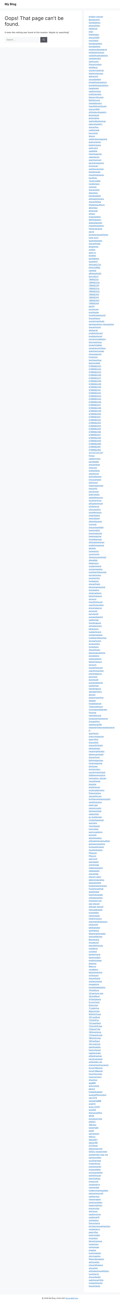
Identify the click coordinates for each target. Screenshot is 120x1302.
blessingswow (95, 1241)
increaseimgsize (96, 847)
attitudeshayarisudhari (99, 841)
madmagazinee (96, 485)
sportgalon (94, 862)
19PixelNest (94, 1041)
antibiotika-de (95, 1062)
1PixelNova (94, 990)
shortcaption (95, 1256)
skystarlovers (95, 575)
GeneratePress (72, 1298)
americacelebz (95, 1202)
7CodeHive (94, 1008)
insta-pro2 (93, 237)
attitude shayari (96, 907)
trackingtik (93, 1128)
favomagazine (95, 533)
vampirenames (96, 898)
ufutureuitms (95, 509)
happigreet (94, 88)
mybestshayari (96, 1283)
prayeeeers (94, 590)
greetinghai (94, 892)
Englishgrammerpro (98, 886)
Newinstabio (95, 957)
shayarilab (93, 874)
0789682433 (95, 366)
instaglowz (94, 581)
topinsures (94, 61)
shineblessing (95, 103)
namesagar (94, 1247)
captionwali (94, 130)
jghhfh (92, 306)
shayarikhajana (96, 1265)
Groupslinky (94, 721)
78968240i (94, 294)
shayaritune (94, 757)
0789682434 (95, 369)
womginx (93, 823)
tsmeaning (94, 551)
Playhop (92, 712)
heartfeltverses (96, 945)
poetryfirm (93, 739)
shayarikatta (94, 978)
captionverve (95, 1214)
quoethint (93, 261)
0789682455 (95, 429)
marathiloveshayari (98, 106)
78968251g (94, 288)
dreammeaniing (96, 697)
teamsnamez (95, 142)
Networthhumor (96, 97)
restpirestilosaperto (98, 49)
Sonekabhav (94, 22)
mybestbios (94, 470)
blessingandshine (97, 587)
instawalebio (95, 1169)
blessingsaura (95, 596)
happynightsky (95, 1205)
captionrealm (95, 1053)
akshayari (93, 482)
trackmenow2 (95, 1077)
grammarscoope (96, 351)
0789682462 (95, 450)
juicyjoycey (94, 491)
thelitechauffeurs (97, 205)
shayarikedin (95, 1277)
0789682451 (95, 417)
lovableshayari (95, 336)
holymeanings (95, 342)
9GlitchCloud (95, 1014)
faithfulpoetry (95, 220)
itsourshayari (95, 1050)
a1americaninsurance (99, 1065)
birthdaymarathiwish (98, 235)
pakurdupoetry (95, 124)
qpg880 (92, 1083)
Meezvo (92, 966)
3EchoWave (94, 996)
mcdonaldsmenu (96, 790)
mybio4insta (94, 1163)
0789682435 (95, 372)
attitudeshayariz (96, 199)
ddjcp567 (93, 1139)
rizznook (93, 524)
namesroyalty (95, 808)
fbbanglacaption (96, 1259)
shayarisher (94, 190)
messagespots (95, 910)
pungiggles (94, 462)
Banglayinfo (94, 20)
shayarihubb (94, 243)
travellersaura (95, 512)
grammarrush (95, 160)
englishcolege (95, 960)
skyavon (92, 599)
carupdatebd (95, 79)
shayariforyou (95, 796)
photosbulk (94, 115)
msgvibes (93, 1238)
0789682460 (95, 444)
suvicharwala (95, 1160)
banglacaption (95, 43)
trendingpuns (95, 623)
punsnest (93, 611)
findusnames (95, 793)
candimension (95, 802)
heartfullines (94, 1178)
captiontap (94, 620)
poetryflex (93, 1232)
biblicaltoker (94, 748)
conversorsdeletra (97, 339)
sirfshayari (94, 975)
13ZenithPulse (95, 1026)
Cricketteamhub (96, 820)
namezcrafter (95, 1157)
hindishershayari (96, 52)
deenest (92, 963)
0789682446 (95, 402)
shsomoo (93, 1080)
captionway (94, 1196)
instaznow (93, 1181)
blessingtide (94, 363)
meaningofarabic (97, 751)
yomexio (93, 187)
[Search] (43, 40)
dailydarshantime (97, 844)
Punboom (93, 357)
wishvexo (93, 1211)
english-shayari (96, 16)
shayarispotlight (96, 527)
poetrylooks (94, 494)
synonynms (94, 554)
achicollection (95, 476)
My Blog (10, 4)
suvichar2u (94, 1274)
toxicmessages (96, 895)
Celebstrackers (96, 868)
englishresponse (96, 545)
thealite (92, 700)
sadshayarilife (95, 724)
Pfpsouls (93, 853)
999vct (92, 1137)
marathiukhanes (96, 175)
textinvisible (94, 1235)
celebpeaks (94, 871)
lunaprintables (95, 345)
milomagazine (95, 154)
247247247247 (96, 453)
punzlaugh (93, 614)
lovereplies (94, 912)
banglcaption (95, 196)
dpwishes (93, 193)
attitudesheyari (96, 503)
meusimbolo (94, 1286)
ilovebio (92, 255)
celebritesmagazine (98, 139)
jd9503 (92, 1122)
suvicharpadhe (96, 1172)
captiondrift (94, 1217)
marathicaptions (96, 226)
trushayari (93, 166)
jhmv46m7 (94, 276)
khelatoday (94, 34)
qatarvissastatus (96, 880)
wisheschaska (95, 981)
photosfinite (94, 25)
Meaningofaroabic (97, 933)
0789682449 (95, 411)
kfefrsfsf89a (94, 267)
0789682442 (95, 393)
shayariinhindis (96, 745)
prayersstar (94, 1208)
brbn (91, 31)
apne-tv (92, 252)
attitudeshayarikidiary (99, 1271)
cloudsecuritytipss (97, 348)
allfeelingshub (95, 1056)
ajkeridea (93, 208)
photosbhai (94, 118)
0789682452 (95, 420)
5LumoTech (94, 1002)
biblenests (94, 563)
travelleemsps (95, 539)
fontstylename (95, 229)
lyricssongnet (95, 479)
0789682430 (95, 387)
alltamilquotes (95, 521)
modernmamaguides (98, 1190)
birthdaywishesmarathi (99, 799)
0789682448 (95, 408)
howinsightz (94, 530)
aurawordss (94, 578)
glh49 (91, 1116)
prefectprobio (95, 94)
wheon (92, 214)
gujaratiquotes (95, 223)
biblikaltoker (94, 927)
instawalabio (95, 217)
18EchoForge (95, 1038)
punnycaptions (95, 832)
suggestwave (95, 566)
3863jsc (92, 1125)
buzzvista (93, 133)
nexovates (93, 829)
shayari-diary (95, 877)
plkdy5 (92, 1089)
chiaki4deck (94, 515)
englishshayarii (96, 333)
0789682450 (95, 414)
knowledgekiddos (97, 987)
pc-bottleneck (95, 817)
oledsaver (93, 330)
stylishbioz (94, 1220)
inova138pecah (96, 1071)
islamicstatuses (96, 73)
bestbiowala (94, 172)
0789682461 (95, 447)
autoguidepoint (96, 617)
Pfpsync (92, 856)
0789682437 (95, 378)
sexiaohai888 (95, 1101)
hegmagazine (95, 536)
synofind (93, 951)
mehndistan (94, 518)
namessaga (94, 916)
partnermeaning (96, 163)
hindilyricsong (95, 918)
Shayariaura (94, 1223)
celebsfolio (94, 814)
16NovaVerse (95, 1032)
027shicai (93, 1145)
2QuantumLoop (96, 993)
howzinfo (93, 488)
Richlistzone (94, 100)
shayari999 (94, 37)
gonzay (92, 695)
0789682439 (95, 384)
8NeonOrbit (94, 1011)
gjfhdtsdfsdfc (95, 273)
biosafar (92, 784)
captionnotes (95, 91)
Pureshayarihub (96, 889)
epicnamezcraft (96, 1193)
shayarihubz (94, 584)
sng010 (92, 1104)
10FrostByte (94, 1017)
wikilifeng (93, 67)
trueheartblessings (97, 572)
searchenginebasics (98, 922)
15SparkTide (94, 1029)
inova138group (95, 1068)
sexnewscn (94, 1134)
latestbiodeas (95, 838)
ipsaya (92, 136)
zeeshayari (94, 473)
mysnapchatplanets (98, 709)
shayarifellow (95, 202)
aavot (91, 232)
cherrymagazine (96, 736)
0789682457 (95, 435)
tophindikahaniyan (97, 121)
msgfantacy (94, 184)
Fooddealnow (95, 703)
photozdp (93, 211)
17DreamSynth (95, 1035)
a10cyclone (94, 1086)
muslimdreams (96, 850)
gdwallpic (93, 560)
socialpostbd (95, 58)
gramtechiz (94, 930)
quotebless (94, 258)
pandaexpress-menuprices (101, 324)
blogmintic (93, 247)
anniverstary (94, 769)
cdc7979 (93, 1098)
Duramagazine (95, 763)
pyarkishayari (95, 1166)
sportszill (93, 859)
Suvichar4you (95, 500)
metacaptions (95, 593)
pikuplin (92, 548)
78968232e (94, 282)
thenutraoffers (95, 1113)
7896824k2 (94, 300)
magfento (93, 948)
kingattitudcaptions (98, 82)
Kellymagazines (96, 760)
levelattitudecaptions (98, 85)
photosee (93, 766)
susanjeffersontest (97, 1095)
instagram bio (95, 901)
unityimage (94, 865)
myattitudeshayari (97, 315)
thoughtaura (94, 318)
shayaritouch (95, 327)
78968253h (94, 291)
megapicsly (94, 984)
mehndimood (95, 715)
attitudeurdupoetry (97, 112)
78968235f (94, 285)
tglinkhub (93, 28)
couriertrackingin (96, 321)
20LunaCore (94, 1044)
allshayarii (93, 76)
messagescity (95, 354)
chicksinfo (93, 924)
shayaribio (93, 742)
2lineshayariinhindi (97, 557)
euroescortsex (95, 1119)
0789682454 (95, 426)
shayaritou (94, 127)
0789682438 (95, 381)
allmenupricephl (96, 754)
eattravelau (94, 1262)
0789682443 (95, 396)
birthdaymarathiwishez (99, 1226)
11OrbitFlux (94, 1020)
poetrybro (93, 148)
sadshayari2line (96, 1280)
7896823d (94, 279)
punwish (93, 835)
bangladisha (94, 46)
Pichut (92, 456)
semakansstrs (95, 626)
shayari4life (94, 109)
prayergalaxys (95, 608)
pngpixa (92, 1250)
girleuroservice (95, 1149)
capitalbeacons (96, 497)
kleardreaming (95, 972)
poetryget (93, 805)
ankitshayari (94, 787)
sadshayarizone (96, 169)
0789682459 (95, 441)
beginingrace (95, 145)
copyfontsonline (96, 605)
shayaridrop (94, 464)
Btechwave (94, 939)
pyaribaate (94, 312)
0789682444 (95, 399)
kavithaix (93, 178)
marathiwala (94, 781)
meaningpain (95, 1199)
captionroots (94, 459)
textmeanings (95, 360)
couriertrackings (96, 70)
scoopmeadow (96, 569)
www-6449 (94, 1107)
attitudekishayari (96, 542)
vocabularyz (94, 1184)
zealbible (93, 151)
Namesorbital (95, 811)
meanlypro (94, 1244)
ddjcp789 (93, 1143)
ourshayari (94, 309)
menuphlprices (95, 936)
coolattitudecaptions (98, 55)
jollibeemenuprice (97, 775)
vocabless (93, 969)
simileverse (94, 506)
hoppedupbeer (96, 1092)
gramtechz (94, 733)
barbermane (94, 954)
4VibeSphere (95, 999)
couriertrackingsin (97, 772)
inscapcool (94, 942)
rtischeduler (94, 826)
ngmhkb (92, 270)
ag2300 (92, 1110)
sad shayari (94, 904)
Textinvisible (94, 181)
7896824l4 (94, 303)
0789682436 (95, 375)
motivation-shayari (97, 778)
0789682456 (95, 432)
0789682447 (95, 405)
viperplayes (94, 157)
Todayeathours (96, 706)
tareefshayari (95, 1175)
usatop (92, 249)
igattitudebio (95, 1047)
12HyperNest (95, 1023)
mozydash (93, 40)
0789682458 (95, 438)
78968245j (94, 297)
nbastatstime (95, 883)
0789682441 (95, 390)
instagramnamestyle (98, 718)
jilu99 (91, 1131)
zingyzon (93, 468)
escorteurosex (95, 1074)
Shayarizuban (95, 64)
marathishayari (96, 602)
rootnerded (94, 1187)
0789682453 (95, 423)
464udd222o (95, 264)
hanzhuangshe (96, 1059)
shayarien (93, 1268)
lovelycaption (95, 1253)
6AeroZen (93, 1005)
